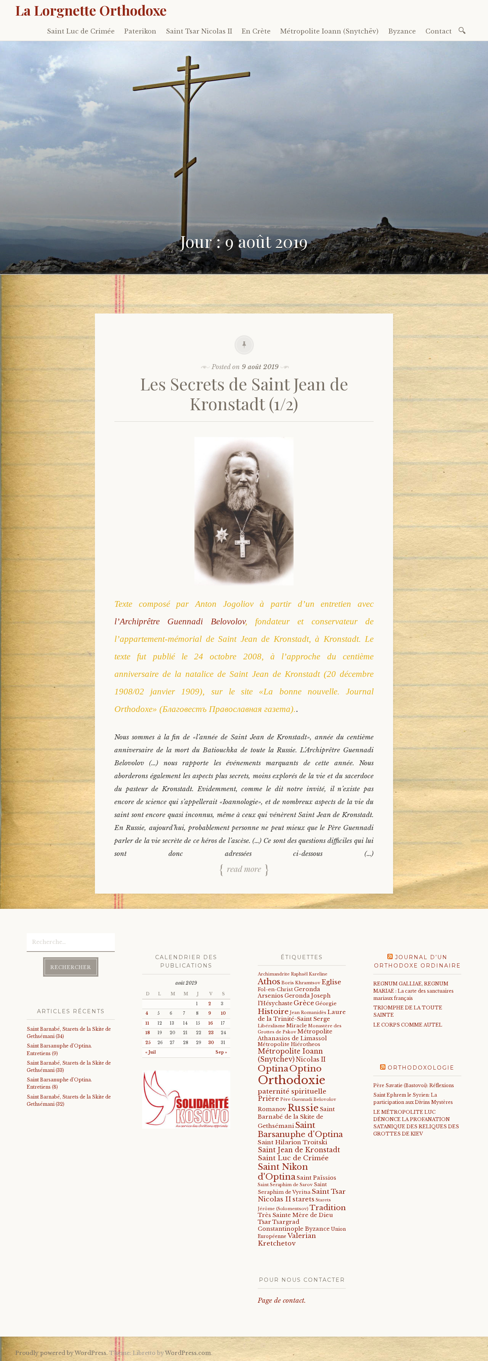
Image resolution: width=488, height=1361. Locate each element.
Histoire (273, 1011)
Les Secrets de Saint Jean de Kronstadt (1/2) (244, 393)
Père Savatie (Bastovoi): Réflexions (413, 1085)
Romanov (272, 1109)
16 (210, 1023)
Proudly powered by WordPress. (61, 1353)
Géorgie (326, 1003)
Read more (244, 868)
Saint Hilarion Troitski (292, 1142)
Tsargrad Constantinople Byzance (294, 1225)
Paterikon (140, 31)
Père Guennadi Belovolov (308, 1099)
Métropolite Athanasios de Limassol (295, 1034)
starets (303, 1199)
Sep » (221, 1052)
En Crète (256, 31)
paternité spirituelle (292, 1091)
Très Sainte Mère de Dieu (295, 1215)
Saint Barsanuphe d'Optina (300, 1129)
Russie (303, 1107)
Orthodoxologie (421, 1067)
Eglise (331, 982)
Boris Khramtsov (300, 982)
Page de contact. (282, 1301)
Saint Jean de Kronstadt (299, 1150)
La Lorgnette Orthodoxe (91, 10)
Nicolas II (311, 1059)
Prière (268, 1099)
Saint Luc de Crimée (81, 31)
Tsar (264, 1221)
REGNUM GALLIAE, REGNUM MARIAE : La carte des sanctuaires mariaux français (413, 991)
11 (147, 1023)
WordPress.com (188, 1353)
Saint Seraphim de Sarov (285, 1184)
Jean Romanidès (308, 1012)
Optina (273, 1068)
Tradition (328, 1207)
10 (223, 1013)
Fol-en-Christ (275, 989)
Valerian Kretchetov (287, 1239)
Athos (269, 981)
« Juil (150, 1052)
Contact (438, 31)
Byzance (402, 31)
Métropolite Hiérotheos (289, 1044)
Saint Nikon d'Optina (283, 1172)
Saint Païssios (316, 1177)
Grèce (304, 1003)
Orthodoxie (291, 1080)
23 (211, 1032)
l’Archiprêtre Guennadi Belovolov (179, 621)
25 (148, 1042)
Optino (305, 1068)
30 (211, 1042)
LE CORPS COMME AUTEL (407, 1025)
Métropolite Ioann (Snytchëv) (329, 31)
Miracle (296, 1025)
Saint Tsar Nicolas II (199, 31)
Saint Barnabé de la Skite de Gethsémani (296, 1117)
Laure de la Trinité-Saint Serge (302, 1015)
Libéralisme (271, 1025)
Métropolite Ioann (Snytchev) (290, 1055)
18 (147, 1032)
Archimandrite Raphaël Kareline (292, 974)
